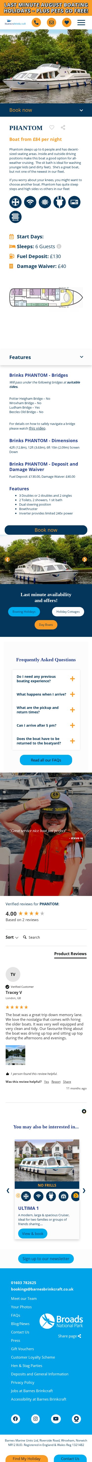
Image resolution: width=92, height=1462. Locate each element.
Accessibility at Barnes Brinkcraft (38, 1399)
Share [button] (67, 1081)
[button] (15, 1055)
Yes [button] (46, 1081)
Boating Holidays (24, 611)
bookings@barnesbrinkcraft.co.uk (42, 1289)
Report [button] (56, 1081)
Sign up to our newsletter (46, 1258)
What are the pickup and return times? (38, 709)
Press (15, 1340)
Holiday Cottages (68, 611)
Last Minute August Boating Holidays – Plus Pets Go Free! (46, 8)
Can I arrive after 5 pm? (36, 725)
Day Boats (46, 625)
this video (37, 428)
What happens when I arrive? (41, 694)
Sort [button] (10, 937)
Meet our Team (24, 1298)
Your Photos (21, 1306)
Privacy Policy (22, 1382)
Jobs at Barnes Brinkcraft (32, 1390)
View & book (32, 1233)
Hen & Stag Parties (26, 1365)
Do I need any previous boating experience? (36, 678)
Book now (46, 530)
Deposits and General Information (39, 1373)
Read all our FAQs (46, 760)
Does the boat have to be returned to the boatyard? (39, 740)
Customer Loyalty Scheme (33, 1357)
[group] (46, 913)
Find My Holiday (26, 1458)
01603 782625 (23, 1282)
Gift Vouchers (22, 1348)
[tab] (70, 954)
